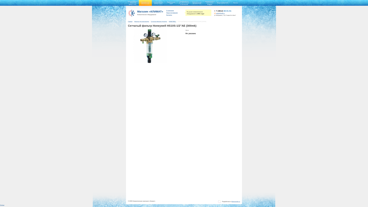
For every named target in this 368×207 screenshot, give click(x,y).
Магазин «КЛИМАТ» (150, 11)
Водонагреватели (222, 3)
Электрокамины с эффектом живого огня (132, 3)
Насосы (235, 3)
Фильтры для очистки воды (145, 2)
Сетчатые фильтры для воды (159, 21)
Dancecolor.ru (236, 201)
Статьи (2, 205)
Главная (130, 21)
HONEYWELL (172, 21)
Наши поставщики (172, 13)
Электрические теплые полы (158, 2)
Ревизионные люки (171, 2)
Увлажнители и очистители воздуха (209, 3)
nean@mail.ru (220, 13)
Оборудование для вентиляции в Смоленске (184, 3)
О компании (170, 10)
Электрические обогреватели (197, 2)
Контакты (169, 15)
